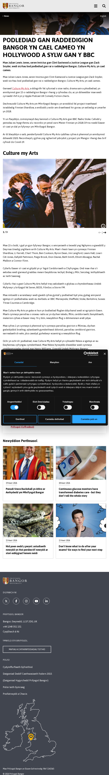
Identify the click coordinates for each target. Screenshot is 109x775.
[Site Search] (103, 6)
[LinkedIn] (46, 601)
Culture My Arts (20, 88)
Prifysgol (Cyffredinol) (22, 427)
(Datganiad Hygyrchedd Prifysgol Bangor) (25, 680)
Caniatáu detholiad (54, 419)
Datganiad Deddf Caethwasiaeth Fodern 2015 (27, 673)
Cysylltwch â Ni (11, 631)
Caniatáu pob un (89, 419)
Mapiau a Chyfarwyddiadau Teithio (27, 649)
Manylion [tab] (54, 362)
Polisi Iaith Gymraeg (14, 687)
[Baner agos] (105, 354)
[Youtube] (36, 601)
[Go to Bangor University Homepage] (13, 6)
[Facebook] (16, 601)
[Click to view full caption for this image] (103, 226)
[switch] (41, 407)
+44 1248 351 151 (12, 626)
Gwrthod (20, 419)
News (6, 16)
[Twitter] (6, 601)
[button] (99, 232)
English (103, 16)
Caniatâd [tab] (18, 362)
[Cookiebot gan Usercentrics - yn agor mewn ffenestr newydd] (85, 354)
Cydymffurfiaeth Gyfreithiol (18, 667)
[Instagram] (26, 601)
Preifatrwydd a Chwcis (15, 693)
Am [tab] (90, 362)
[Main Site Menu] (95, 6)
